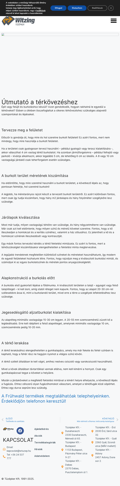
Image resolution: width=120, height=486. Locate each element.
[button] (114, 21)
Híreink (38, 449)
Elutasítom (77, 8)
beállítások (41, 10)
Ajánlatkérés (41, 429)
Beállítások (97, 8)
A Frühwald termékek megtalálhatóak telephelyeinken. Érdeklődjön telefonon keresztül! (55, 398)
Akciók (38, 435)
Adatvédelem (42, 455)
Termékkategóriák (45, 442)
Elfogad (58, 8)
